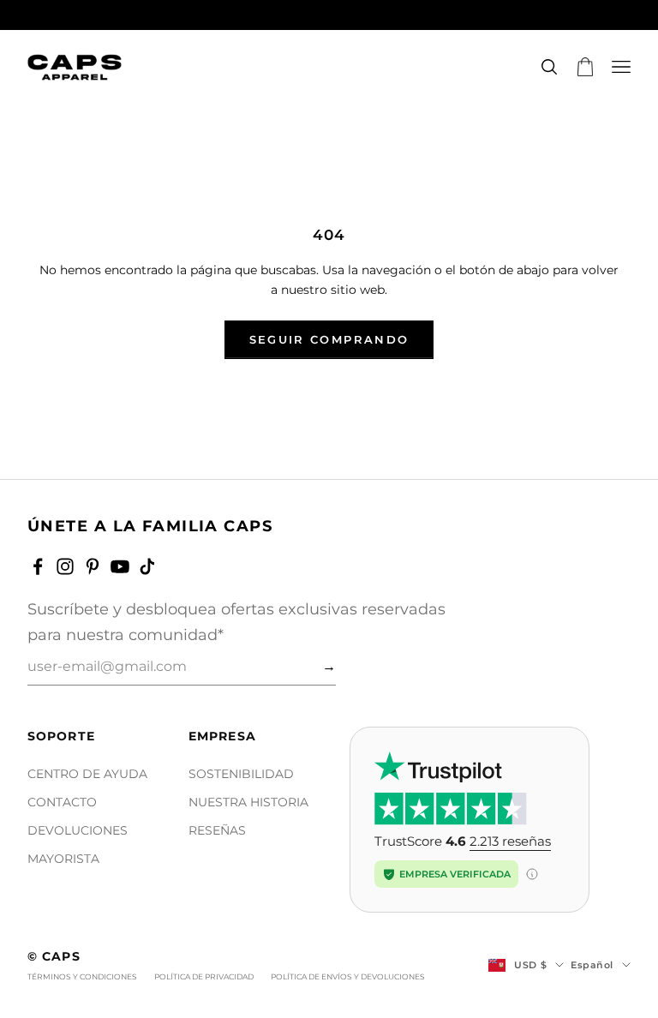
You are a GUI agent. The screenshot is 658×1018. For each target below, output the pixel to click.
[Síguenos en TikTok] (147, 566)
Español (592, 965)
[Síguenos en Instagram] (65, 566)
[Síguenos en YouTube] (120, 566)
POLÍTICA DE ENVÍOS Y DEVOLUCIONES (348, 976)
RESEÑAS (217, 830)
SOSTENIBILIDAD (241, 773)
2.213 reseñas (510, 841)
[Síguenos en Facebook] (37, 566)
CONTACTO (62, 802)
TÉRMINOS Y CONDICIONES (82, 976)
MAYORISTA (63, 858)
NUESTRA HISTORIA (248, 802)
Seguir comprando (329, 339)
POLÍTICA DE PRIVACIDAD (204, 976)
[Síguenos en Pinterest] (92, 566)
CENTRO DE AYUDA (87, 773)
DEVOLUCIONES (77, 830)
